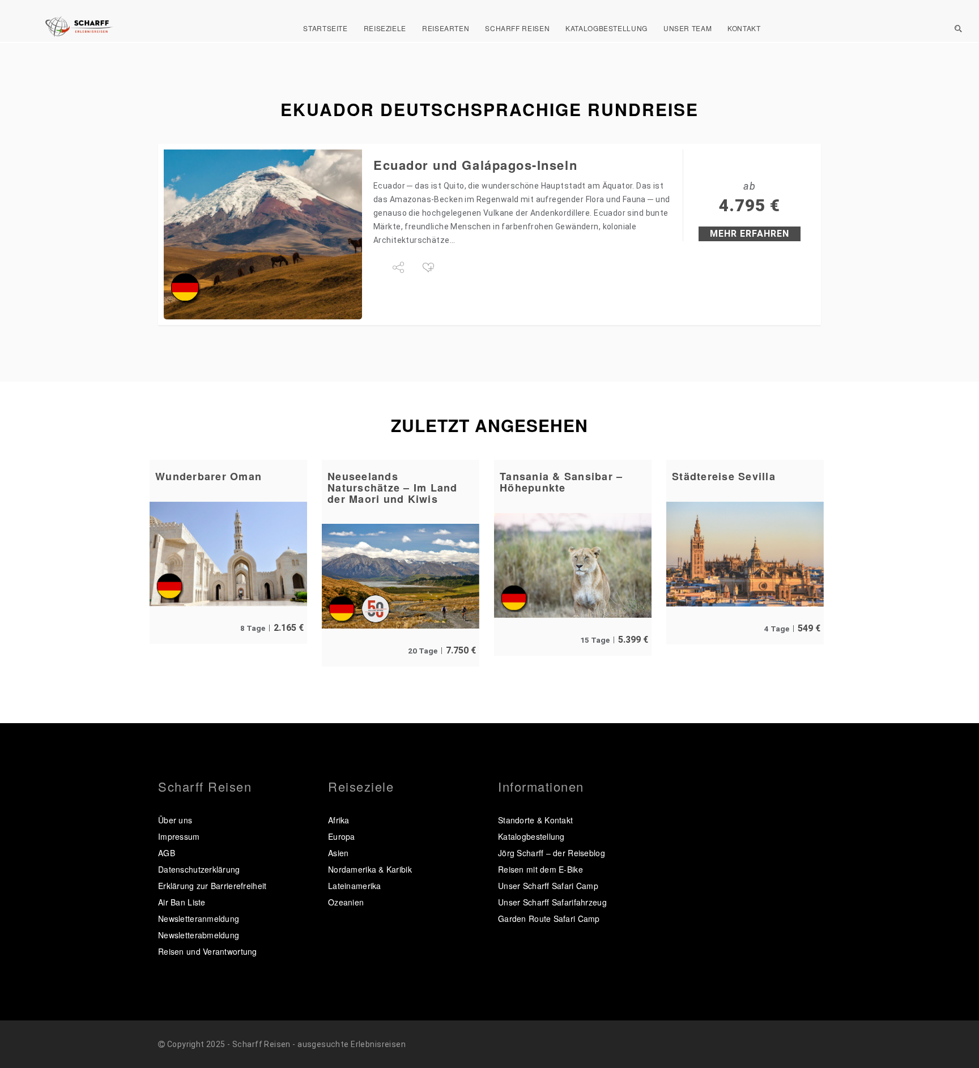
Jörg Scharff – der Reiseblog (551, 852)
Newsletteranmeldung (198, 918)
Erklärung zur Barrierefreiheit (212, 885)
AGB (166, 852)
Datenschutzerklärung (199, 869)
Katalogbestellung (606, 28)
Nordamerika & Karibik (370, 869)
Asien (338, 852)
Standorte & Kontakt (535, 820)
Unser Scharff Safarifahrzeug (552, 902)
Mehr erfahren (749, 233)
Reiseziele (385, 28)
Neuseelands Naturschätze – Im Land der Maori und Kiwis (392, 487)
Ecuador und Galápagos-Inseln (475, 165)
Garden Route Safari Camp (549, 918)
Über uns (175, 820)
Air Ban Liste (182, 902)
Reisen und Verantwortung (207, 951)
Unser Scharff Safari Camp (548, 885)
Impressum (179, 836)
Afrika (339, 820)
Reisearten (445, 28)
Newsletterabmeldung (198, 935)
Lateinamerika (354, 885)
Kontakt (743, 28)
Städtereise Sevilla (724, 476)
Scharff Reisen (517, 28)
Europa (341, 836)
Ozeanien (346, 902)
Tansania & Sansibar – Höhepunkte (561, 482)
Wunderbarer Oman (208, 476)
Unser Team (687, 28)
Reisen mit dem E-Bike (540, 869)
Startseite (325, 28)
